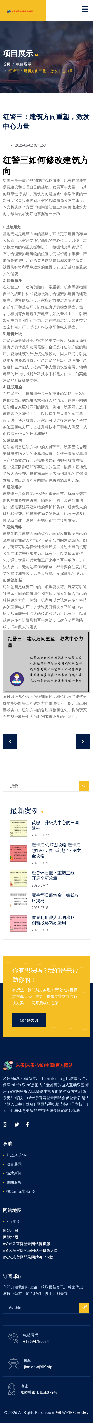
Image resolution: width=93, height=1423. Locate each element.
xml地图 (13, 1221)
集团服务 (14, 1182)
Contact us (29, 1020)
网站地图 (10, 1230)
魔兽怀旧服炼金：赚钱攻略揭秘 (55, 898)
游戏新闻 (14, 1173)
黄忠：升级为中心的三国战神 (55, 825)
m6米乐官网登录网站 (70, 1412)
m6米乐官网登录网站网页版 (26, 1243)
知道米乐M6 (16, 1155)
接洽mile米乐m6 (20, 1191)
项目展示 (23, 64)
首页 (6, 64)
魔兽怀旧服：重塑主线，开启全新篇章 (55, 875)
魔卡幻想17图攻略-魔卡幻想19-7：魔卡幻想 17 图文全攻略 (56, 850)
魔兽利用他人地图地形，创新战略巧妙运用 (55, 920)
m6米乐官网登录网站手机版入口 (30, 1250)
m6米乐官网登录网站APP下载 (28, 1257)
